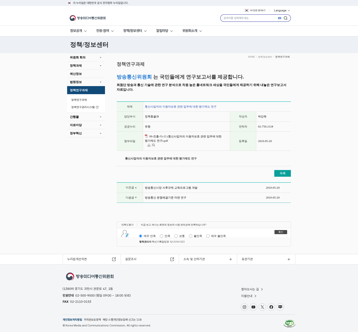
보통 (182, 236)
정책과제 (76, 65)
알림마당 (162, 31)
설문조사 (130, 259)
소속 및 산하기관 (194, 259)
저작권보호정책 (92, 319)
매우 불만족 (218, 236)
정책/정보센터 (132, 31)
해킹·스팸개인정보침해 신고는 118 (122, 319)
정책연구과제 (79, 90)
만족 (167, 236)
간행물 (74, 116)
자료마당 (76, 125)
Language (280, 10)
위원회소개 (189, 31)
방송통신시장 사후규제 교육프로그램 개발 (171, 187)
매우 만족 (150, 236)
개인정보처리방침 (72, 319)
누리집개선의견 (77, 259)
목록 (283, 173)
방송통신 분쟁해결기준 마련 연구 (165, 197)
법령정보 (76, 82)
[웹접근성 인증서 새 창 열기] (289, 322)
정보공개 (76, 31)
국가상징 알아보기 (257, 10)
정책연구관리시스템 (83, 107)
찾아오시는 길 (250, 289)
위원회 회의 (78, 57)
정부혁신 (76, 133)
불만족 (198, 236)
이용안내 (247, 296)
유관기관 (247, 259)
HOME (251, 57)
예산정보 (76, 73)
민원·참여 (102, 31)
